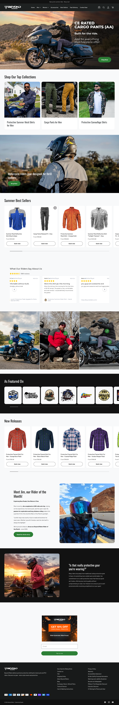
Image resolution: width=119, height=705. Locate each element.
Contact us (60, 671)
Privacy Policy (92, 669)
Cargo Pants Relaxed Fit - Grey (42, 234)
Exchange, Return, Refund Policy (66, 684)
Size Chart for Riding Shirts (64, 669)
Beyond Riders (11, 702)
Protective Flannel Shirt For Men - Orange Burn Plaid (14, 455)
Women (45, 7)
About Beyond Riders (63, 679)
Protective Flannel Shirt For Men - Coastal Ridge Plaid (69, 455)
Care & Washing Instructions (65, 689)
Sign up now (59, 653)
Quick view (17, 243)
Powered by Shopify (19, 702)
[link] (22, 300)
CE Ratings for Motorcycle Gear (96, 689)
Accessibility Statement (94, 674)
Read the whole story (23, 534)
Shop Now (104, 60)
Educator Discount (93, 686)
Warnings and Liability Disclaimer (97, 679)
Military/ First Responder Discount (97, 684)
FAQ (58, 674)
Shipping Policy (61, 676)
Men (38, 7)
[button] (39, 7)
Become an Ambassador (94, 681)
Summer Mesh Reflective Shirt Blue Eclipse (14, 235)
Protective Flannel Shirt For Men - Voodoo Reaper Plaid (96, 455)
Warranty (90, 671)
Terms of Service (62, 686)
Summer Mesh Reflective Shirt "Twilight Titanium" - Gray (97, 235)
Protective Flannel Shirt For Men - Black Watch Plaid (42, 455)
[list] (59, 106)
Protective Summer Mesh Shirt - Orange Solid (68, 235)
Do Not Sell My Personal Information (98, 676)
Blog (58, 681)
